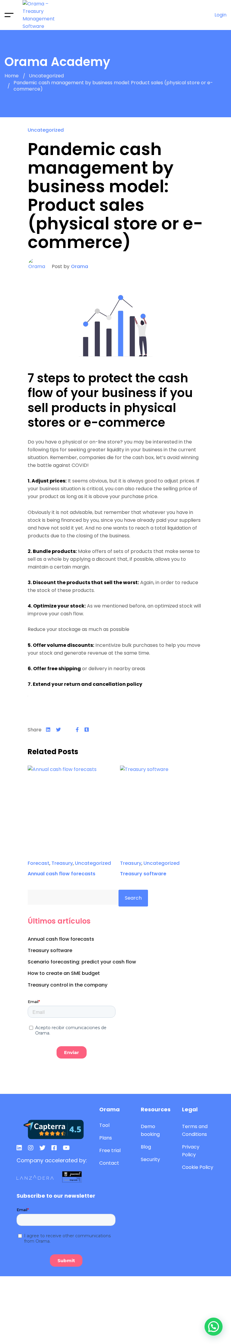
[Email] (68, 730)
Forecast (38, 863)
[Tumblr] (87, 730)
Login (220, 14)
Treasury (62, 863)
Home (12, 76)
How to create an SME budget (64, 973)
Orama (79, 266)
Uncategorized (46, 76)
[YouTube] (66, 1147)
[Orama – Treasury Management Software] (45, 15)
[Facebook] (77, 730)
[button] (214, 1327)
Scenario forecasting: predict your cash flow (82, 961)
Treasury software (143, 873)
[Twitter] (58, 730)
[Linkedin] (48, 730)
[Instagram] (31, 1147)
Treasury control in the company (67, 984)
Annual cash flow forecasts (61, 873)
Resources (156, 1109)
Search (133, 898)
